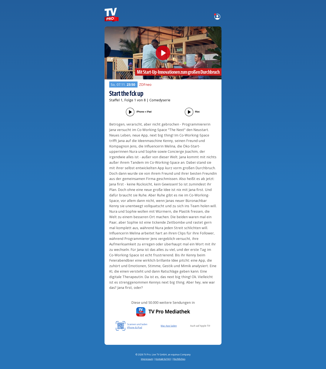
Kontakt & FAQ (163, 359)
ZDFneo (145, 84)
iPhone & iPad (134, 327)
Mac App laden (169, 325)
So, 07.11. (123, 84)
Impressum (147, 359)
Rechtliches (179, 359)
